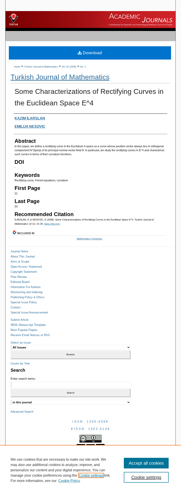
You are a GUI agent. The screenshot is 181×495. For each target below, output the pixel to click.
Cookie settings (91, 475)
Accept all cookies (146, 463)
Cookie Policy (69, 481)
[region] (90, 470)
